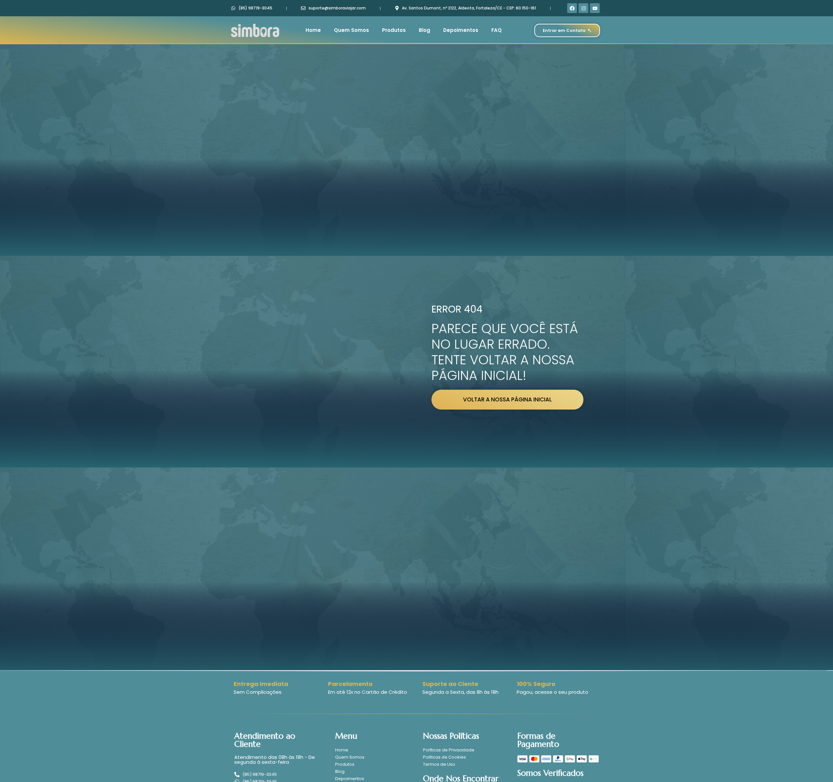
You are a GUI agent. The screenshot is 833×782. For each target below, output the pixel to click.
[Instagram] (583, 8)
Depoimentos (460, 30)
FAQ (496, 30)
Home (313, 30)
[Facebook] (572, 8)
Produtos (394, 30)
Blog (424, 30)
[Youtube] (595, 8)
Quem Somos (351, 30)
